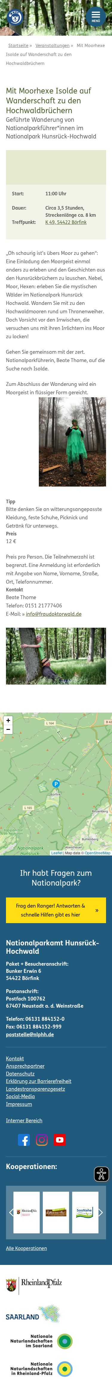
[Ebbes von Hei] (55, 1212)
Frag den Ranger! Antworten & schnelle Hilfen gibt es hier (50, 911)
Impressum (19, 1104)
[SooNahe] (85, 1212)
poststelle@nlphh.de (30, 1034)
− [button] (8, 729)
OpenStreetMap (98, 852)
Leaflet (56, 852)
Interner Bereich (24, 1120)
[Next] (100, 1212)
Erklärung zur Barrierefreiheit (38, 1081)
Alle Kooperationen (26, 1248)
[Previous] (11, 1212)
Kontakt (15, 1059)
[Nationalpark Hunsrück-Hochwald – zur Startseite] (15, 13)
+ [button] (8, 720)
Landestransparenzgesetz (35, 1089)
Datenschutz (20, 1074)
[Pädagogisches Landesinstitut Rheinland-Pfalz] (26, 1212)
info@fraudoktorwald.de (54, 614)
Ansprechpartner (25, 1066)
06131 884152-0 (45, 1019)
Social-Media (20, 1096)
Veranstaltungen (53, 46)
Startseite (18, 46)
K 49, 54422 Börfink (66, 222)
